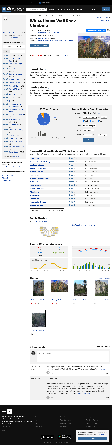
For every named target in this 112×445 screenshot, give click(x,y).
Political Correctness (16, 147)
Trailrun (24, 2)
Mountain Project (66, 423)
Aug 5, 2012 (103, 369)
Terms (60, 442)
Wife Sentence (14, 119)
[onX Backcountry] (43, 2)
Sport (93, 121)
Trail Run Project (92, 420)
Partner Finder (40, 426)
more (80, 393)
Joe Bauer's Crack (15, 141)
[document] (92, 435)
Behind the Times (15, 74)
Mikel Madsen (59, 41)
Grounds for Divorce (16, 114)
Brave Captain (14, 79)
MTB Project (64, 426)
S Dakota (42, 16)
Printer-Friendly (7, 175)
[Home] (14, 9)
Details (63, 55)
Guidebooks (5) (7, 180)
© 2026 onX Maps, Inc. (50, 442)
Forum (87, 9)
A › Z (21, 51)
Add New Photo (104, 278)
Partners (80, 9)
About (37, 417)
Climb (4, 2)
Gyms (62, 9)
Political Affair (14, 86)
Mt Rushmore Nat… (65, 16)
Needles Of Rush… (52, 16)
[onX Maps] (7, 413)
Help (36, 420)
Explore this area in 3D (96, 30)
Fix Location (14, 38)
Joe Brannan (35, 367)
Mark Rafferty (68, 41)
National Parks (91, 426)
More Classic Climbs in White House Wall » (47, 210)
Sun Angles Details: (45, 228)
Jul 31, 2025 (86, 393)
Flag (107, 373)
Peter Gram (42, 38)
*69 (10, 55)
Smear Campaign (15, 64)
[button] (80, 47)
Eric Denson (35, 379)
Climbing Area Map (9, 33)
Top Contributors (66, 420)
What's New (70, 9)
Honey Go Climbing (16, 130)
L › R (6, 51)
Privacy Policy (101, 434)
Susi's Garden (14, 152)
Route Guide (54, 9)
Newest (15, 167)
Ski (32, 2)
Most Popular (6, 167)
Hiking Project (91, 417)
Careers (5, 430)
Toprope (102, 121)
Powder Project (91, 423)
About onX (6, 427)
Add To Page (105, 21)
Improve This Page (103, 17)
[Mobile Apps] (93, 9)
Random (22, 167)
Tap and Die (13, 125)
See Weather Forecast (39, 45)
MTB (10, 2)
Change (99, 113)
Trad (86, 121)
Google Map (42, 32)
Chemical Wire (14, 83)
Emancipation (77, 16)
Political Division (15, 89)
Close (92, 439)
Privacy (66, 442)
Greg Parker (50, 41)
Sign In (106, 9)
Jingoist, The (13, 138)
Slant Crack (13, 98)
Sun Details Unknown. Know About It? (86, 225)
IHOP (11, 101)
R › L (13, 51)
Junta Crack (13, 135)
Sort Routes (15, 156)
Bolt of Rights (14, 94)
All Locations (34, 16)
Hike (16, 2)
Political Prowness (15, 69)
